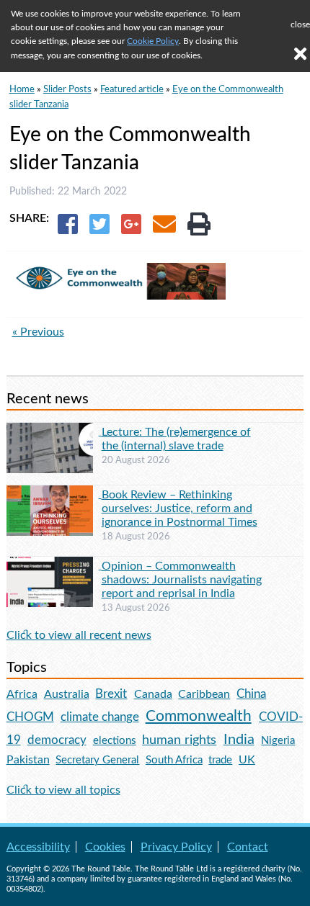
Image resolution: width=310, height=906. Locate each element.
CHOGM (30, 717)
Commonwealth (199, 716)
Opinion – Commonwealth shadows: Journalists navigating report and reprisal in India (182, 579)
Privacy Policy (176, 847)
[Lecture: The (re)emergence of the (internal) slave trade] (54, 431)
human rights (179, 740)
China (251, 694)
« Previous (38, 332)
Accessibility (38, 847)
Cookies (105, 847)
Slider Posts (67, 89)
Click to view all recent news (78, 635)
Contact (247, 847)
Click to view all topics (63, 790)
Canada (153, 694)
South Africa (174, 760)
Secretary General (97, 760)
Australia (66, 694)
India (238, 739)
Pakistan (28, 760)
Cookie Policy (153, 41)
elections (114, 740)
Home (22, 89)
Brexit (111, 694)
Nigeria (278, 740)
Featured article (132, 89)
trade (220, 760)
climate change (100, 717)
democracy (57, 740)
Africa (21, 694)
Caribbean (204, 694)
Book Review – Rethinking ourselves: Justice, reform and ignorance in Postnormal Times (179, 508)
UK (247, 760)
